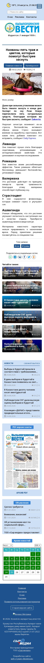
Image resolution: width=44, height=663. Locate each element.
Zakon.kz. (36, 119)
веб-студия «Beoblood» (22, 658)
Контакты (31, 17)
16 (38, 563)
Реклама (19, 17)
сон (17, 246)
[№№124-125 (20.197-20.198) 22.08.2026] (22, 460)
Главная (22, 588)
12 (17, 563)
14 (27, 563)
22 (33, 567)
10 (6, 563)
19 (17, 567)
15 (33, 563)
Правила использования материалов (22, 601)
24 (6, 572)
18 (12, 567)
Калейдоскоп (32, 65)
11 (12, 563)
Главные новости (14, 65)
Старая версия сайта (22, 607)
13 (22, 563)
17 (6, 567)
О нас (10, 17)
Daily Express (29, 138)
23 (38, 567)
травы (26, 246)
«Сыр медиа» (24, 650)
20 (22, 567)
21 (27, 567)
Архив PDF (22, 492)
